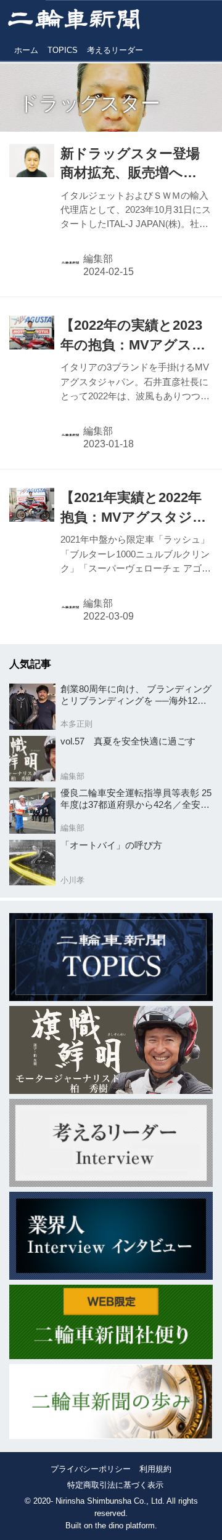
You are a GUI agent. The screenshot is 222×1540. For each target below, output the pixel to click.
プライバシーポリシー (91, 1469)
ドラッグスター (89, 103)
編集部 (98, 258)
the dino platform (125, 1526)
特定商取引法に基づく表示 (115, 1485)
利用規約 (155, 1469)
